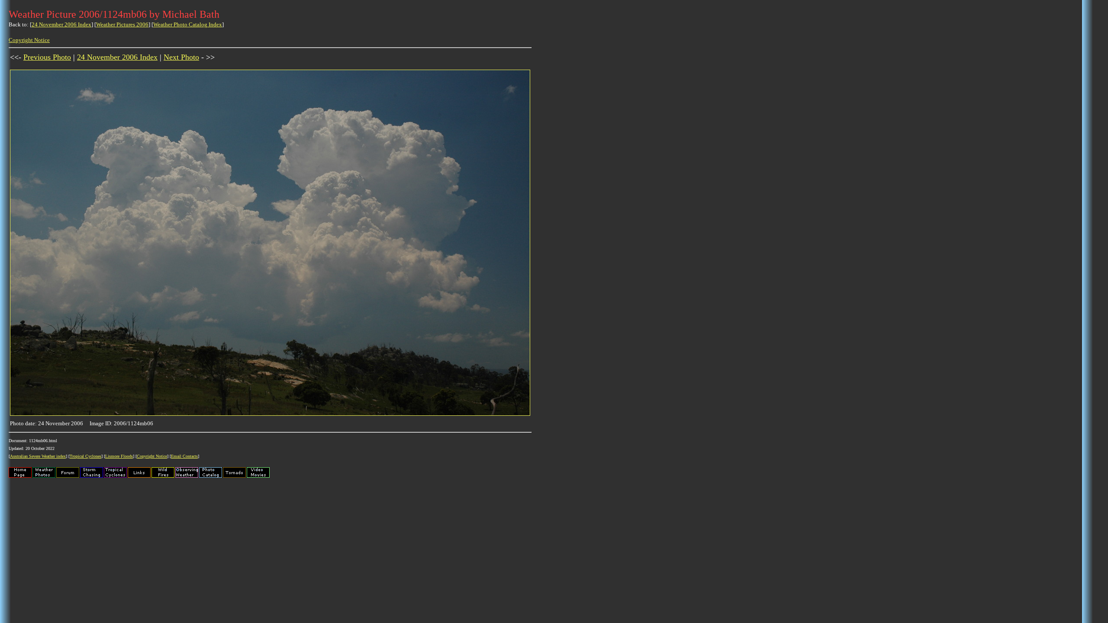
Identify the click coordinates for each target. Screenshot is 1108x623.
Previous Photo (47, 57)
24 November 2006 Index (61, 24)
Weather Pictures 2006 (122, 24)
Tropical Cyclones (85, 456)
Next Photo (181, 57)
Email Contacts (184, 456)
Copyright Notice (29, 40)
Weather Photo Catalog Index (187, 24)
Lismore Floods (119, 456)
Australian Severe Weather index (38, 456)
